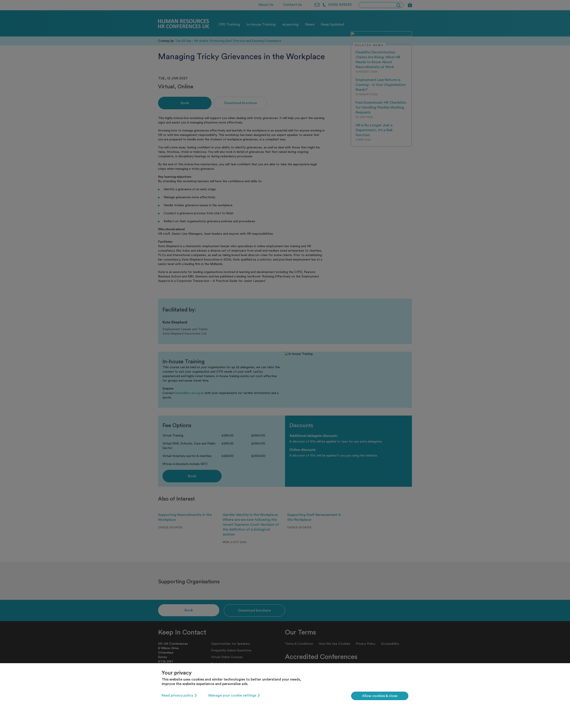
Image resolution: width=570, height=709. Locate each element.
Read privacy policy (177, 695)
